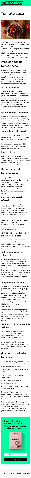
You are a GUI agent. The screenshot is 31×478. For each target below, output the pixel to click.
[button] (28, 3)
